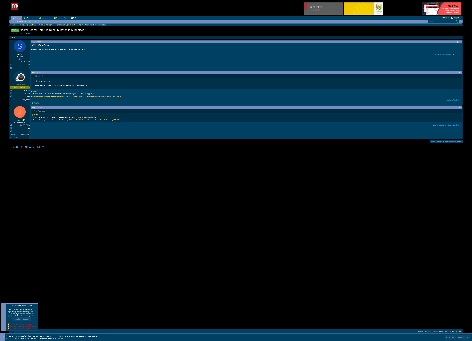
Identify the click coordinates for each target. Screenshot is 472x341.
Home (452, 331)
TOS (429, 331)
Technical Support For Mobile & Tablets (22, 326)
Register (26, 319)
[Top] (456, 331)
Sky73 (15, 33)
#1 (460, 42)
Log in (17, 319)
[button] (36, 18)
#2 (460, 73)
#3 (460, 108)
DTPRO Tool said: (38, 111)
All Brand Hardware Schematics (20, 328)
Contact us (422, 331)
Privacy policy (438, 331)
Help (446, 331)
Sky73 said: (36, 76)
